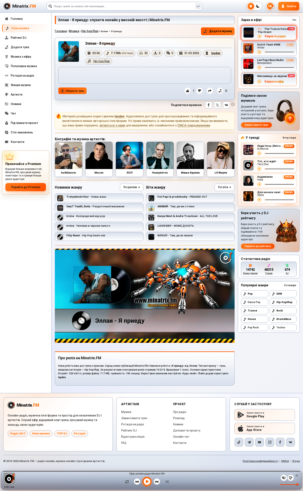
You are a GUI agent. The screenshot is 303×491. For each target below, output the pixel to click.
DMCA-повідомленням (193, 125)
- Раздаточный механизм (95, 206)
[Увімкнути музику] (147, 481)
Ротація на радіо (132, 424)
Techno (280, 327)
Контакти (179, 442)
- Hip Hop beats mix (85, 235)
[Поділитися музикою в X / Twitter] (217, 104)
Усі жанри (290, 285)
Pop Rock (253, 327)
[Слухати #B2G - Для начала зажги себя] (259, 200)
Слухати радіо (275, 36)
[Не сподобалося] (199, 91)
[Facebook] (280, 442)
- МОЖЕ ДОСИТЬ (175, 225)
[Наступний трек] (157, 481)
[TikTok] (239, 442)
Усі (294, 20)
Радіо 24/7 (17, 433)
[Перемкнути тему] (254, 6)
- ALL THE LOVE (187, 216)
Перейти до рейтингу (258, 246)
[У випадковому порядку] (166, 481)
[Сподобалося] (187, 91)
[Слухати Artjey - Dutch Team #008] (259, 52)
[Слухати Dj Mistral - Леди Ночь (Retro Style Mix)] (259, 153)
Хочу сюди (289, 137)
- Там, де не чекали (175, 235)
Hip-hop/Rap (89, 31)
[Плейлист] (291, 478)
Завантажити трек (256, 125)
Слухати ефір (274, 81)
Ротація (79, 433)
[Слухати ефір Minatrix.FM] (259, 36)
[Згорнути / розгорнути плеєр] (296, 475)
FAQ (123, 442)
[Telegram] (249, 442)
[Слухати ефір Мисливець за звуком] (259, 81)
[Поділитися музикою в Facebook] (208, 104)
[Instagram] (269, 442)
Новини (178, 424)
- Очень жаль (86, 196)
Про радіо (179, 412)
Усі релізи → (131, 187)
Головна (61, 31)
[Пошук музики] (198, 6)
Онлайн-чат (181, 436)
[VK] (290, 442)
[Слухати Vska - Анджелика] (259, 184)
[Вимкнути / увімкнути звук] (284, 478)
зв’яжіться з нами (112, 125)
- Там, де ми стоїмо (175, 206)
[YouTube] (259, 442)
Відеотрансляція (132, 436)
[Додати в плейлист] (220, 91)
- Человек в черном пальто (88, 225)
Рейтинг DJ (129, 430)
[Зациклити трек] (128, 481)
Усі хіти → (224, 187)
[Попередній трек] (137, 481)
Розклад (179, 418)
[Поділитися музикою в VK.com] (226, 104)
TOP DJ (62, 433)
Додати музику (220, 31)
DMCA (285, 461)
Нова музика (41, 433)
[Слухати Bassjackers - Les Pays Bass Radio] (259, 67)
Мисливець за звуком (272, 76)
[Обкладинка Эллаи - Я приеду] (68, 51)
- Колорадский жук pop (85, 216)
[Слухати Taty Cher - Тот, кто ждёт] (259, 169)
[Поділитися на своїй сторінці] (210, 91)
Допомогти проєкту (186, 430)
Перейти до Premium (25, 187)
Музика (74, 31)
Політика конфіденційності (260, 461)
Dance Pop (254, 302)
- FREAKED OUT (182, 196)
